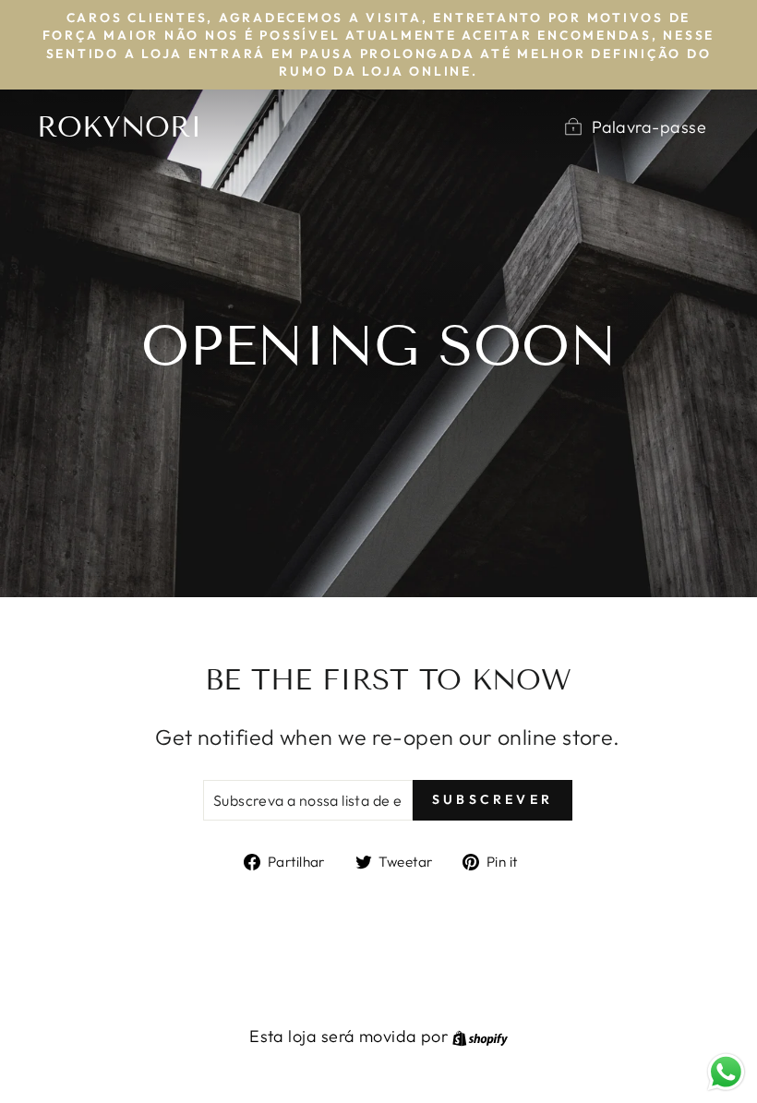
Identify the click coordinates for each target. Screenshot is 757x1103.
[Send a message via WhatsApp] (726, 1072)
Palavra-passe (649, 127)
